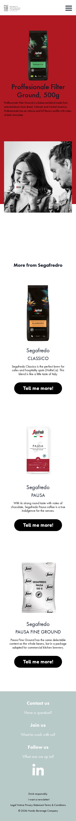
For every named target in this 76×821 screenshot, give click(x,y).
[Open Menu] (68, 8)
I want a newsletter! (39, 799)
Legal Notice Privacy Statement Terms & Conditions (38, 805)
